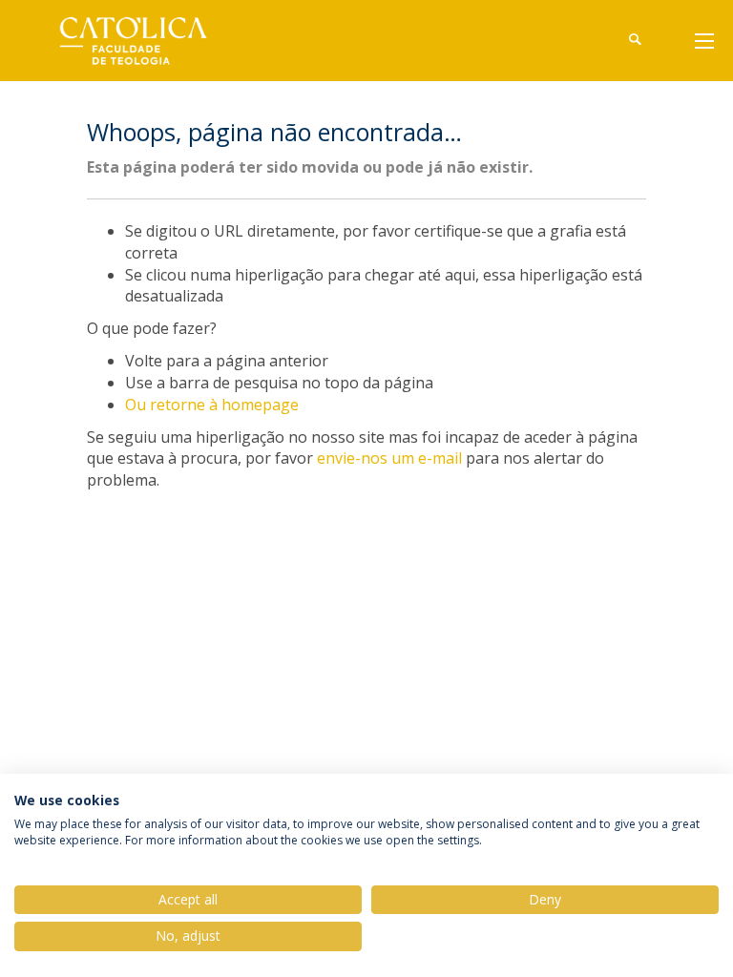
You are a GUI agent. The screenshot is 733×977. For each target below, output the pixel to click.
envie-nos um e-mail (389, 457)
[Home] (147, 40)
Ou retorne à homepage (212, 404)
